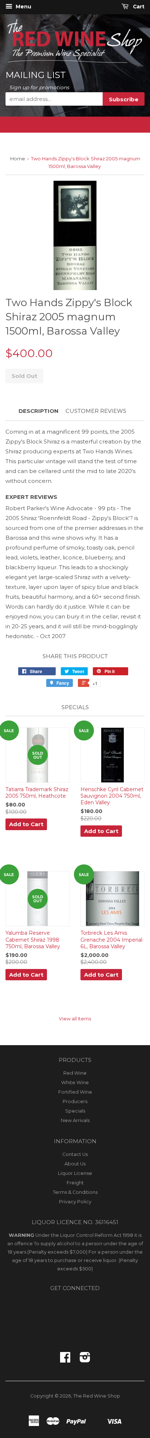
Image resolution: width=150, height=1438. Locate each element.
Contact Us (75, 1154)
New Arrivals (75, 1120)
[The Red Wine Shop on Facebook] (65, 1360)
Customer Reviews (96, 410)
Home (17, 158)
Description (39, 410)
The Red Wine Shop (96, 1396)
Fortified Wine (75, 1092)
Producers (75, 1101)
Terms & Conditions (75, 1192)
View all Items (75, 1018)
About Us (75, 1164)
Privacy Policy (75, 1201)
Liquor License (75, 1173)
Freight (75, 1182)
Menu (22, 6)
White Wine (75, 1082)
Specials (75, 1111)
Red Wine (75, 1073)
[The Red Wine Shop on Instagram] (85, 1360)
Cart (138, 6)
